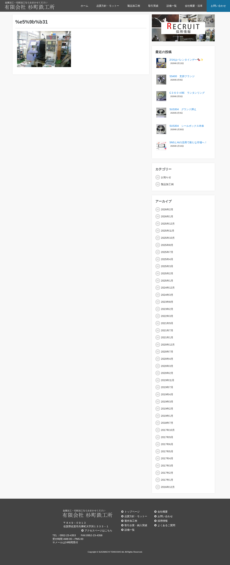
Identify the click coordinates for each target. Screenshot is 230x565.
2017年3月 (167, 465)
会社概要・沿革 (194, 5)
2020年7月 (167, 351)
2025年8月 (167, 245)
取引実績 (153, 5)
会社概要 (163, 511)
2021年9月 (167, 323)
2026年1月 (167, 216)
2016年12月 (168, 487)
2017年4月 (167, 458)
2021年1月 (167, 337)
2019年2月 (167, 408)
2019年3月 (167, 401)
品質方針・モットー (107, 5)
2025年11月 (167, 230)
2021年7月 (167, 330)
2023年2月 (167, 309)
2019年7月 (167, 387)
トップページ (132, 511)
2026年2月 (167, 209)
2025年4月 (167, 259)
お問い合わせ (218, 5)
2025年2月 (167, 273)
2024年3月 (167, 294)
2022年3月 (167, 316)
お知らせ (166, 177)
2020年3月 (167, 366)
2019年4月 (167, 394)
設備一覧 (172, 5)
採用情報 (163, 520)
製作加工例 (131, 520)
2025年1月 (167, 280)
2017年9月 (167, 437)
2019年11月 (167, 380)
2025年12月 (168, 223)
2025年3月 (167, 266)
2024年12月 (168, 287)
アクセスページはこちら (98, 530)
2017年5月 (167, 451)
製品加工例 (133, 5)
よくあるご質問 (166, 525)
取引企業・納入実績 (136, 525)
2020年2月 (167, 373)
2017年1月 (167, 479)
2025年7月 (167, 252)
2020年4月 (167, 358)
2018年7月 (167, 422)
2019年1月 (167, 415)
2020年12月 (168, 344)
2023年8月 (167, 301)
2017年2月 (167, 472)
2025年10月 (168, 237)
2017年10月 (168, 430)
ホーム (84, 5)
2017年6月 (167, 444)
